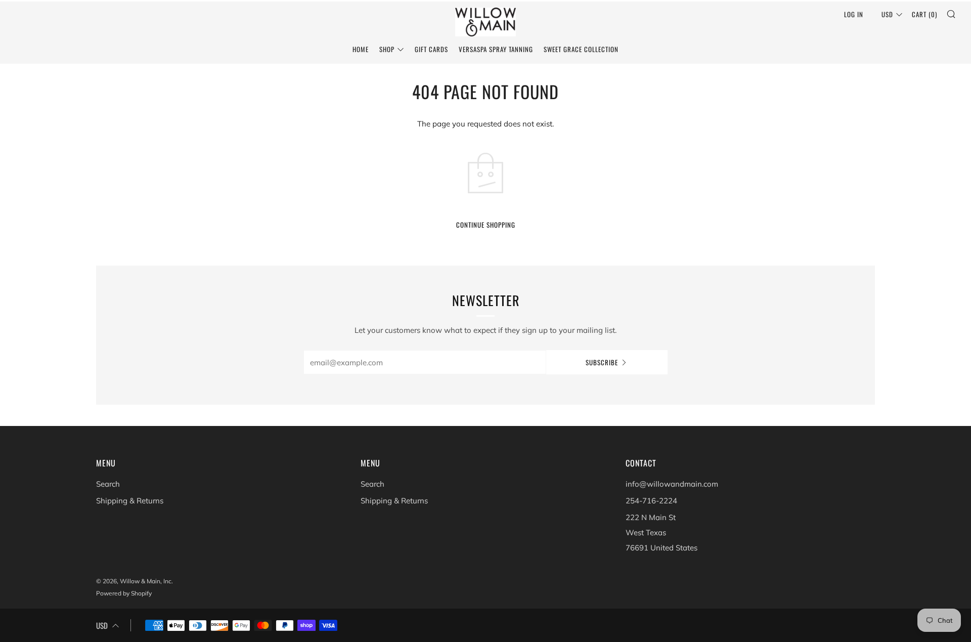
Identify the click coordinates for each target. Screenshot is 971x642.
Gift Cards (431, 49)
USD (887, 14)
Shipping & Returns (129, 500)
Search (108, 484)
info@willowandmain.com (672, 484)
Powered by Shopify (124, 593)
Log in (853, 14)
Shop (386, 49)
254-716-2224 (651, 500)
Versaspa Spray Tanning (496, 49)
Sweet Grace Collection (581, 49)
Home (360, 49)
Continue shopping (485, 225)
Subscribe (602, 362)
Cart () (924, 14)
